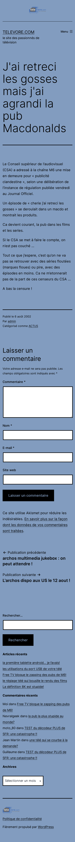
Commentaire (14, 382)
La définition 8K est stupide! (23, 687)
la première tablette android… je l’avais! (31, 663)
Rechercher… (13, 615)
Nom (7, 425)
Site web (9, 470)
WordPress (46, 827)
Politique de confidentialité (22, 819)
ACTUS (33, 326)
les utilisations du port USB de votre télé (32, 669)
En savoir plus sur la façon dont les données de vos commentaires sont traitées (35, 525)
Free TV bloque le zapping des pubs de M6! (34, 675)
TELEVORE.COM (18, 32)
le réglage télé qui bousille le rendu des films (35, 681)
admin (12, 321)
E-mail (8, 448)
